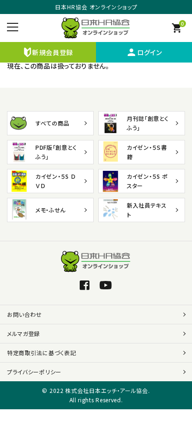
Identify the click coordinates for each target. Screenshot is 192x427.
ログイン (144, 52)
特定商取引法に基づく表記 (41, 353)
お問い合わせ (24, 314)
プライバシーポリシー (34, 372)
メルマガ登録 (23, 333)
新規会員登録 (52, 52)
